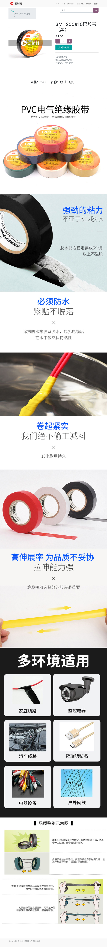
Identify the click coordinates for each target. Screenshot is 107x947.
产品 (12, 11)
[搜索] (96, 10)
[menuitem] (58, 3)
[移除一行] (57, 41)
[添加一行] (69, 41)
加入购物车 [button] (63, 47)
